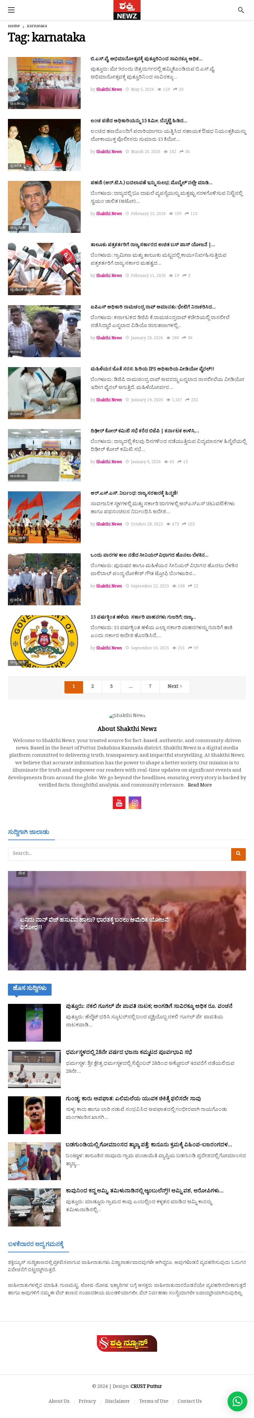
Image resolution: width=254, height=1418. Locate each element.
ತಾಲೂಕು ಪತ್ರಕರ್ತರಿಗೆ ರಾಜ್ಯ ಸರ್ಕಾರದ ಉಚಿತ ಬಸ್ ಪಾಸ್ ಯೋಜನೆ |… (153, 245)
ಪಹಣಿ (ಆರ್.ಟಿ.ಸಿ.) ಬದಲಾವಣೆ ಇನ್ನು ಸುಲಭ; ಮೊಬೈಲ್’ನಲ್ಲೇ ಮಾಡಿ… (151, 184)
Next (173, 687)
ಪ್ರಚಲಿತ (15, 166)
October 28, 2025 (147, 525)
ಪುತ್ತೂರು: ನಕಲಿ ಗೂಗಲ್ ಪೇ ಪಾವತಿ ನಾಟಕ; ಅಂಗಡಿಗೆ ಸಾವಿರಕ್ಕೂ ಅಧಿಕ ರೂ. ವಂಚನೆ (149, 1007)
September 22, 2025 (150, 587)
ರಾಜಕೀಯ (17, 104)
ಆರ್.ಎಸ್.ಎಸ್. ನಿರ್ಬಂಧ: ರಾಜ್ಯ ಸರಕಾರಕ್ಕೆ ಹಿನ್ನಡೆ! (134, 494)
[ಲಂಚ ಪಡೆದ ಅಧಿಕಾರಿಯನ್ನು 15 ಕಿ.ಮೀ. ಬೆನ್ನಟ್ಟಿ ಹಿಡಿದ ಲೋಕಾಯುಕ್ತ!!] (44, 145)
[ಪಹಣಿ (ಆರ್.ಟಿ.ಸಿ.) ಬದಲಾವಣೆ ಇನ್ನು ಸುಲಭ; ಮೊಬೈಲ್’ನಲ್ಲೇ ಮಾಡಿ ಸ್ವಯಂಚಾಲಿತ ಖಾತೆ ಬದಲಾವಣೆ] (44, 207)
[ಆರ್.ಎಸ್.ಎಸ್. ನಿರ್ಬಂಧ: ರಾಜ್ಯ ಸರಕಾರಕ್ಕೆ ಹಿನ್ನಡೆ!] (44, 517)
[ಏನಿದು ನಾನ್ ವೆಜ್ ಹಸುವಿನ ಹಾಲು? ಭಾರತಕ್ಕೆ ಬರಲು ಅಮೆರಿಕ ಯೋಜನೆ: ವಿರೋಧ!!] (127, 920)
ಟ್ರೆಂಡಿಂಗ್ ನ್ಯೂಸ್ (22, 291)
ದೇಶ (22, 874)
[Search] (241, 10)
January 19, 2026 (147, 401)
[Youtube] (119, 802)
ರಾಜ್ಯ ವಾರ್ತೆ (18, 228)
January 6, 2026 (146, 463)
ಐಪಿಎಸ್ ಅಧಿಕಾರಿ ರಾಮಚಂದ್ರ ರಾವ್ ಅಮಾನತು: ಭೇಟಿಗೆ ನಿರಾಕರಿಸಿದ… (153, 308)
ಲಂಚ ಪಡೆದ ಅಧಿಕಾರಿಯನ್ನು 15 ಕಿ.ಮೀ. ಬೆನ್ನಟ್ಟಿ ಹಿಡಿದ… (139, 122)
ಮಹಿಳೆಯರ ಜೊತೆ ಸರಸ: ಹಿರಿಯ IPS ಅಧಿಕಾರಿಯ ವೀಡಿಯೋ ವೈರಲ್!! (152, 370)
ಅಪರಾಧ (16, 352)
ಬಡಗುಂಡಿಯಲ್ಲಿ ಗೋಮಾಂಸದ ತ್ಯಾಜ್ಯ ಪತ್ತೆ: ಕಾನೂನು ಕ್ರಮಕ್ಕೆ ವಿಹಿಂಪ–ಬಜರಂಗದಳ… (149, 1145)
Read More (200, 786)
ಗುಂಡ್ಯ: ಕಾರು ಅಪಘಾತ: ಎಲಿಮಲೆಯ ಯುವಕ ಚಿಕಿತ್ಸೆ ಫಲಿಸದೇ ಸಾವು (133, 1099)
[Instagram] (135, 802)
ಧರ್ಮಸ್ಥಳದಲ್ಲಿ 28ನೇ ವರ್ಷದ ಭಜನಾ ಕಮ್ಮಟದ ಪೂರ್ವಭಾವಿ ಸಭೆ (129, 1053)
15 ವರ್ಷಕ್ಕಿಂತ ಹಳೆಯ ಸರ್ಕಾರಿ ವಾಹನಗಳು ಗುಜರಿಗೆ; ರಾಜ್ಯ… (143, 618)
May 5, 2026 (142, 90)
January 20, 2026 (147, 339)
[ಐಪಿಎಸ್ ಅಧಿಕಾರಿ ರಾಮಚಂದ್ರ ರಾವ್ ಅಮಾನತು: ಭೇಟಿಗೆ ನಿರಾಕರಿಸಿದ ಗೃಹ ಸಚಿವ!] (44, 331)
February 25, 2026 (148, 214)
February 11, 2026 (148, 276)
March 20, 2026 (145, 152)
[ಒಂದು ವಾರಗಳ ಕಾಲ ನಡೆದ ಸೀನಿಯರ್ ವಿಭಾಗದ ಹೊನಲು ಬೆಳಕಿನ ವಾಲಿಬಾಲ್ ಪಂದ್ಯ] (44, 579)
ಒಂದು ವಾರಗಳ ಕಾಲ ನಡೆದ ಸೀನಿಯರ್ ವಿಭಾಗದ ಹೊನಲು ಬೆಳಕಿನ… (149, 556)
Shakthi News (109, 90)
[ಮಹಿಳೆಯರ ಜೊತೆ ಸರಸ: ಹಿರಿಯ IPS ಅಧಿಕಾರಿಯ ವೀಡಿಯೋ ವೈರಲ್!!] (44, 393)
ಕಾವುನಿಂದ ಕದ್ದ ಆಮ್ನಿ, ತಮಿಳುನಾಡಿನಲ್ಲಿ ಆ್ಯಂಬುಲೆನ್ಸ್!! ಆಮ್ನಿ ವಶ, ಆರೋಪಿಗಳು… (145, 1191)
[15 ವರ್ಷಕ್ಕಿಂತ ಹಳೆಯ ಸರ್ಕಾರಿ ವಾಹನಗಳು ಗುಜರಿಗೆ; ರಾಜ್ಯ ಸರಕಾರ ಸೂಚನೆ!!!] (44, 641)
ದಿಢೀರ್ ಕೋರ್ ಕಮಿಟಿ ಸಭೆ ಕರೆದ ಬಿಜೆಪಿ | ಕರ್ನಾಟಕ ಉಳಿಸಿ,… (145, 432)
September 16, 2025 (150, 649)
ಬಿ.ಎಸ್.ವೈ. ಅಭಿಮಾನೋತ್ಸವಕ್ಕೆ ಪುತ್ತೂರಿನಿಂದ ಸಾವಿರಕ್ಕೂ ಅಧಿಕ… (146, 60)
